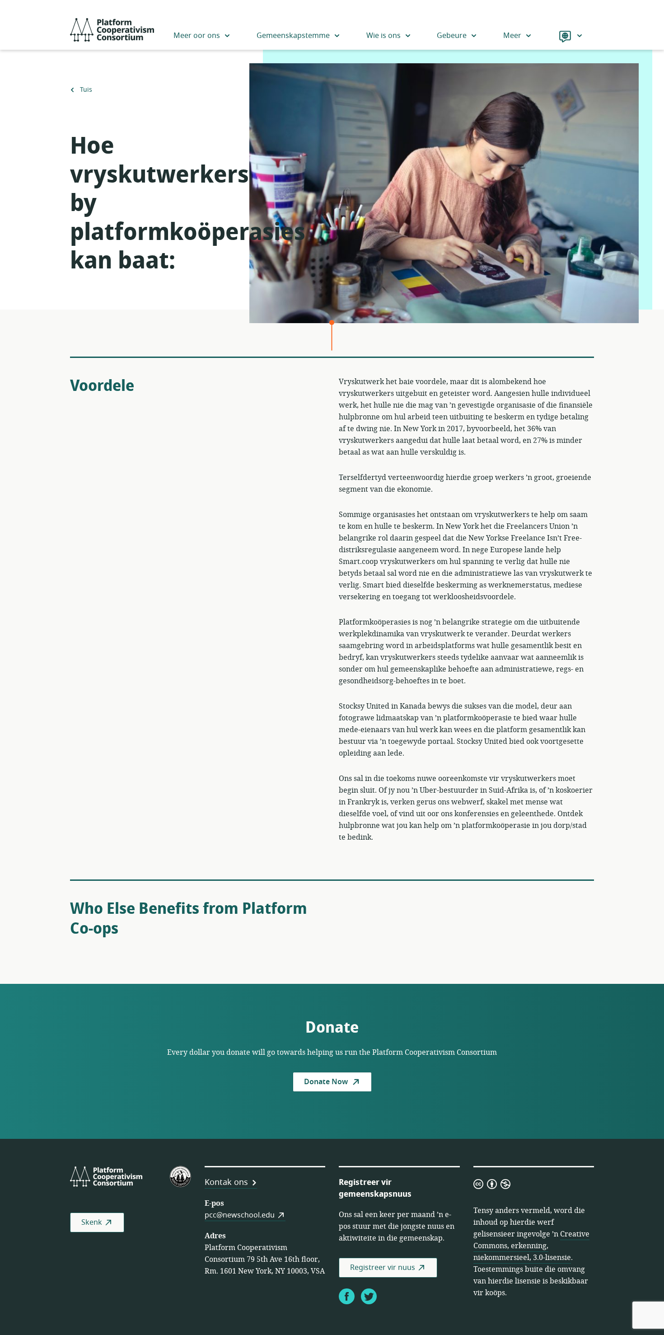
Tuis (85, 90)
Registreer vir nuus (382, 1267)
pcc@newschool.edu (240, 1215)
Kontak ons (226, 1182)
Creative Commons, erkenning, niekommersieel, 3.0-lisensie (531, 1246)
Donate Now (327, 1081)
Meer (512, 35)
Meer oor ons (196, 35)
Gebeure (452, 35)
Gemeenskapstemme (293, 35)
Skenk (91, 1222)
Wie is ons (383, 35)
